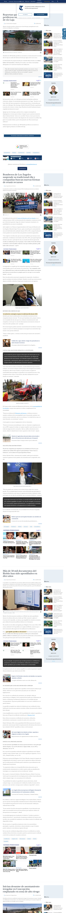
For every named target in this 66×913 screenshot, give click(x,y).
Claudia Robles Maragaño (11, 23)
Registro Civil (31, 715)
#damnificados (7, 152)
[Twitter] (22, 158)
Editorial (27, 1)
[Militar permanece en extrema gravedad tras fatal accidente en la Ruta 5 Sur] (48, 75)
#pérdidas (28, 152)
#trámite (29, 838)
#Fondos (19, 526)
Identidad (32, 1)
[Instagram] (30, 158)
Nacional (22, 1)
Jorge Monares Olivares (11, 579)
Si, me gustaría (40, 14)
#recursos (26, 526)
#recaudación (37, 526)
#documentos (22, 838)
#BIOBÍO (34, 838)
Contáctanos (22, 168)
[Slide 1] (52, 105)
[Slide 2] (53, 105)
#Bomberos (13, 526)
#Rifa (31, 526)
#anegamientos (36, 152)
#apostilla (6, 841)
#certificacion (6, 838)
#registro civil (14, 838)
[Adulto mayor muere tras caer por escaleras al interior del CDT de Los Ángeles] (48, 59)
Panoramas (47, 1)
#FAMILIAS (14, 152)
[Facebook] (14, 158)
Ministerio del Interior (20, 413)
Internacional (16, 1)
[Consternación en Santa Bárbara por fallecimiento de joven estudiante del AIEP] (48, 35)
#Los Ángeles (6, 526)
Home (5, 1)
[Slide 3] (54, 105)
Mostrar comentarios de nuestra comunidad (23, 135)
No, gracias (25, 14)
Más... (53, 1)
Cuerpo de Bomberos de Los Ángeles (26, 218)
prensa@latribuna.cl (32, 164)
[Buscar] (59, 1)
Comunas (11, 1)
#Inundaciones (21, 152)
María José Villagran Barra (12, 895)
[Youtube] (38, 158)
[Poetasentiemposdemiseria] (53, 90)
